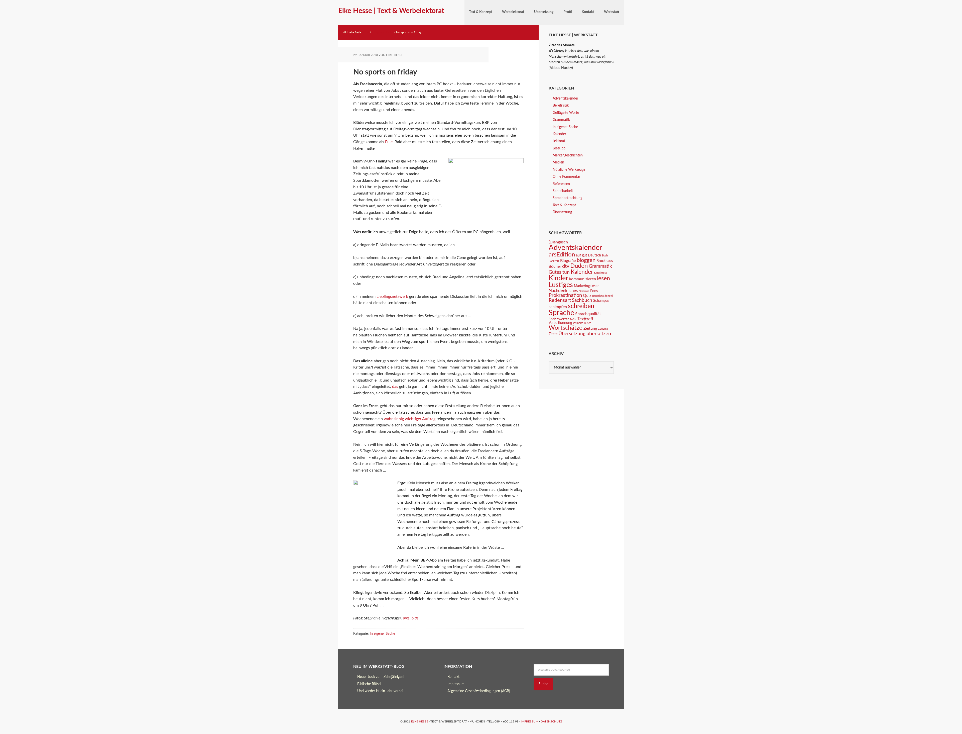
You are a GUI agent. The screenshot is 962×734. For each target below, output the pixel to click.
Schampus (601, 301)
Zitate (553, 334)
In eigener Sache (382, 633)
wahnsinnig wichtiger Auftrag (409, 419)
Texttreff (585, 319)
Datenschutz (551, 721)
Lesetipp (559, 148)
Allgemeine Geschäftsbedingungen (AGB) (478, 691)
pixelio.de (411, 618)
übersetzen (598, 333)
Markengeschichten (568, 155)
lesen (603, 278)
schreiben (581, 306)
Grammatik (561, 120)
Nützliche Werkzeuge (569, 169)
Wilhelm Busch (582, 323)
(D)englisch (558, 242)
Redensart (560, 300)
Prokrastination (565, 295)
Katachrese (600, 272)
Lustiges (561, 285)
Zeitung (590, 328)
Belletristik (561, 105)
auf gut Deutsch (588, 255)
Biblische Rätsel (369, 684)
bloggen (586, 260)
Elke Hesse (419, 721)
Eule (389, 142)
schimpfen (558, 307)
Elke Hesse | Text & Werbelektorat (391, 10)
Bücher (555, 266)
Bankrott (554, 261)
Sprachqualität (588, 314)
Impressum (455, 684)
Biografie (568, 261)
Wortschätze (565, 328)
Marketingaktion (586, 286)
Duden (579, 266)
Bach (605, 255)
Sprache (561, 313)
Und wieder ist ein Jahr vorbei (380, 691)
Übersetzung (562, 212)
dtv (565, 266)
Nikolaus (584, 291)
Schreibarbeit (563, 191)
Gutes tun (559, 272)
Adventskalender (565, 98)
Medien (558, 162)
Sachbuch (582, 300)
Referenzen (561, 184)
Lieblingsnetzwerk (392, 297)
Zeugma (603, 328)
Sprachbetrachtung (567, 198)
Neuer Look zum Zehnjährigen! (380, 677)
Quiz (587, 296)
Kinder (558, 278)
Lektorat (559, 141)
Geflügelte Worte (566, 113)
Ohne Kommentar (566, 176)
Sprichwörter (559, 319)
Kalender (559, 134)
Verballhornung (560, 323)
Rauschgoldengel (602, 296)
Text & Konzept (564, 205)
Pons (594, 291)
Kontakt (453, 677)
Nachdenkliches (563, 291)
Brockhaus (604, 261)
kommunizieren (582, 279)
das (395, 387)
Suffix (573, 319)
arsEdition (562, 254)
